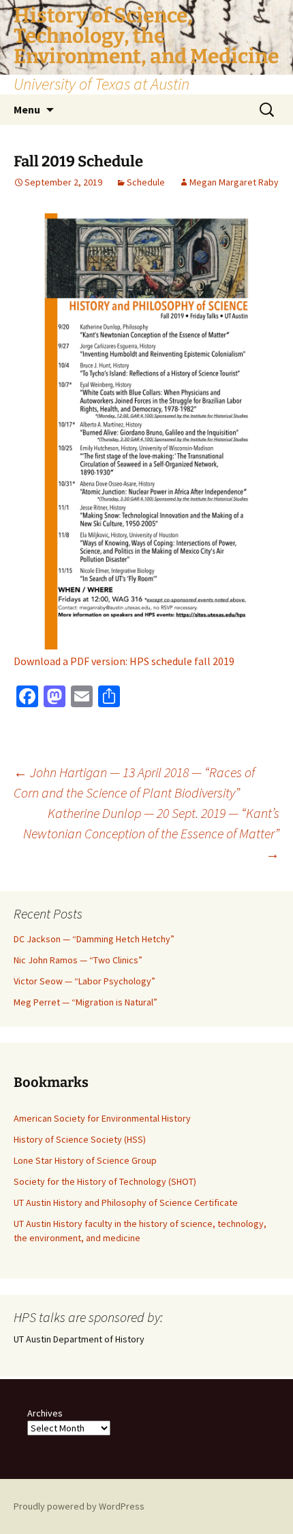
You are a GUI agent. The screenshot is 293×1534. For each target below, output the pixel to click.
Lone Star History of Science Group (85, 1160)
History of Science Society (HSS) (80, 1139)
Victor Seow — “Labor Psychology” (84, 981)
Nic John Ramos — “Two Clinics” (78, 960)
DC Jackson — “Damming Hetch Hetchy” (94, 939)
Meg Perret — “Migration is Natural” (85, 1002)
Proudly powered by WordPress (79, 1506)
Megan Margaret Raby (234, 182)
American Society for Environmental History (102, 1118)
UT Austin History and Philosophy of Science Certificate (126, 1202)
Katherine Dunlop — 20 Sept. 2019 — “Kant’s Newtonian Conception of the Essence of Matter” (151, 833)
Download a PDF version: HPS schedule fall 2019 (124, 661)
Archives (45, 1413)
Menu (27, 109)
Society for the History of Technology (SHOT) (105, 1181)
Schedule (146, 182)
